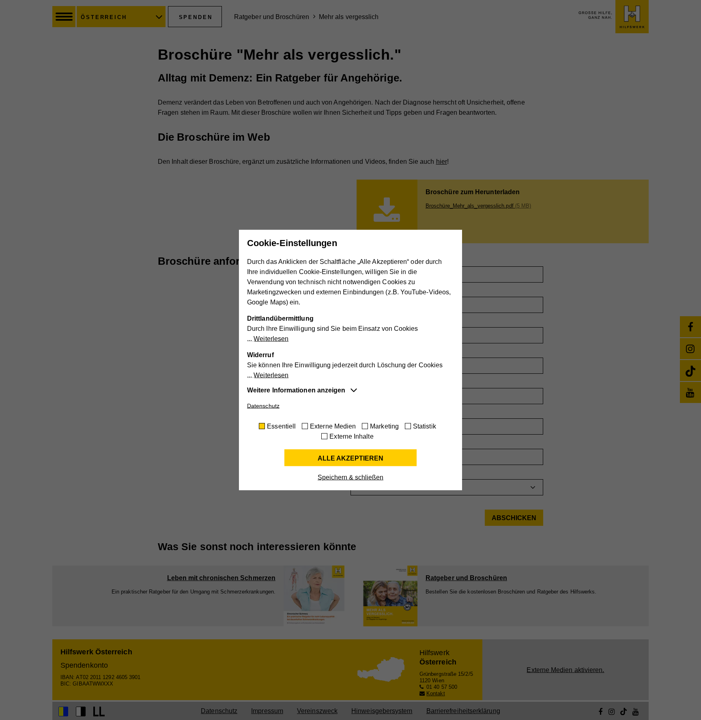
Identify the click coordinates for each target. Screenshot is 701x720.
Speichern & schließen (350, 477)
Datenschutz (263, 406)
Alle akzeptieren (350, 458)
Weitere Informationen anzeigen (296, 390)
